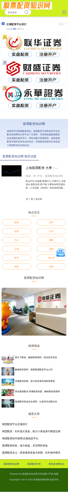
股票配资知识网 (11, 463)
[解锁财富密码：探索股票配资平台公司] (8, 371)
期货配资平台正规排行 (15, 424)
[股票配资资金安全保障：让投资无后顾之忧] (8, 403)
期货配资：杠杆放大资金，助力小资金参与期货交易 (31, 431)
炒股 (16, 231)
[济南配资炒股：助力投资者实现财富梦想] (8, 382)
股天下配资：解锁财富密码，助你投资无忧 (36, 357)
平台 (16, 240)
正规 (16, 248)
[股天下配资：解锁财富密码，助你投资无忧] (8, 359)
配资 (16, 257)
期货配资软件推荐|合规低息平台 (20, 438)
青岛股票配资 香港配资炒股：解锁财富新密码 (37, 391)
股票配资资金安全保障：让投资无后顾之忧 (36, 401)
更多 (61, 24)
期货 (51, 266)
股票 (51, 248)
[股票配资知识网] (26, 5)
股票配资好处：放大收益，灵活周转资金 (25, 445)
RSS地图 (42, 473)
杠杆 (51, 231)
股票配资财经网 (41, 479)
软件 (51, 222)
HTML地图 (53, 473)
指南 (16, 266)
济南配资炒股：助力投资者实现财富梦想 (35, 380)
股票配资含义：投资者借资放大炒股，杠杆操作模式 (31, 452)
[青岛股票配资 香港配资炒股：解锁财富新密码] (8, 392)
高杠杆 (51, 257)
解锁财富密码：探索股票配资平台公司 (34, 369)
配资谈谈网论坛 (56, 463)
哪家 (51, 240)
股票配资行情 (34, 463)
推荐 (16, 222)
